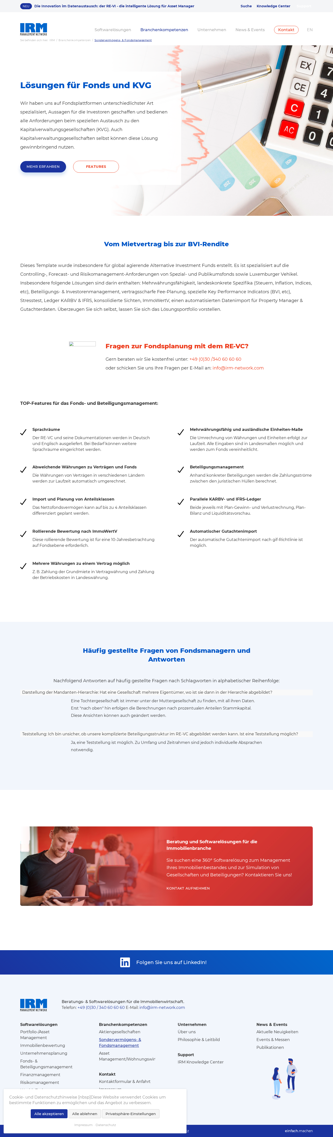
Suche (246, 6)
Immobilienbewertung (42, 1045)
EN (310, 30)
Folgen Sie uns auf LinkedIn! (171, 962)
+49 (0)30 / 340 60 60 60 (101, 1007)
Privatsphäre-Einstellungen (131, 1113)
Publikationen (270, 1047)
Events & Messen (273, 1039)
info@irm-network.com (238, 368)
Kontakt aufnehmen (188, 888)
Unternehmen (211, 30)
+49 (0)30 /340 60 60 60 (215, 359)
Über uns (187, 1032)
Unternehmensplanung (43, 1053)
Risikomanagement (39, 1082)
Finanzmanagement (40, 1074)
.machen (299, 1131)
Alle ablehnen (84, 1113)
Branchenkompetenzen (164, 30)
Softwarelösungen (113, 30)
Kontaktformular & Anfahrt (125, 1081)
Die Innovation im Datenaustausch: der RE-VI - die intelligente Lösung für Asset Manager (114, 6)
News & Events (250, 30)
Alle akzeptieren (49, 1113)
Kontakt (286, 30)
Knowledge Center (273, 6)
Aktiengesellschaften (119, 1032)
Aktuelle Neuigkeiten (277, 1032)
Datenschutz (106, 1125)
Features (96, 166)
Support (304, 6)
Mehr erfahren (43, 166)
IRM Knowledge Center (201, 1062)
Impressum (83, 1125)
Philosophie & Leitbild (199, 1039)
